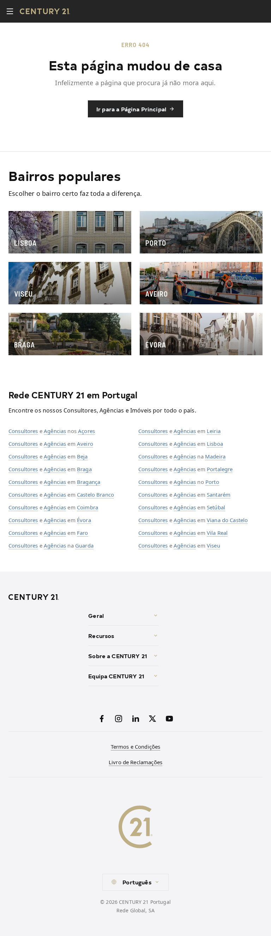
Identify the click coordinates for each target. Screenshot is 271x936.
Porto (212, 481)
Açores (86, 430)
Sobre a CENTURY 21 (117, 656)
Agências (55, 430)
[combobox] (135, 882)
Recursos (101, 635)
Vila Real (217, 532)
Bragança (88, 481)
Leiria (214, 430)
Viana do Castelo (227, 519)
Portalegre (220, 469)
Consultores (23, 430)
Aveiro (85, 443)
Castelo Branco (95, 494)
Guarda (84, 545)
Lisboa (215, 443)
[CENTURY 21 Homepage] (45, 597)
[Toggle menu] (10, 11)
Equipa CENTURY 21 (116, 676)
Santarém (218, 494)
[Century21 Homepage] (45, 11)
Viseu (213, 545)
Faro (82, 532)
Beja (82, 456)
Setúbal (216, 507)
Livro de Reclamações (135, 762)
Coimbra (87, 507)
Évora (84, 519)
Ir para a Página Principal (131, 109)
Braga (84, 469)
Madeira (215, 456)
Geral (96, 615)
